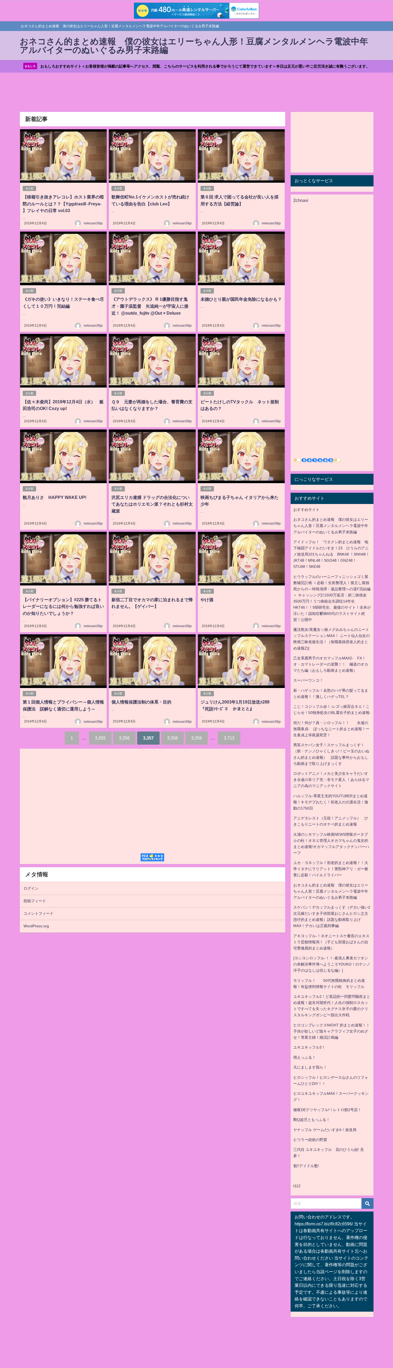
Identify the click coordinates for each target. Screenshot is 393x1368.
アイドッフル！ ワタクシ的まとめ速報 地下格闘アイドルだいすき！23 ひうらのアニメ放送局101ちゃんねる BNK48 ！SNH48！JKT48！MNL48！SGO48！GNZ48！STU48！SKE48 (331, 554)
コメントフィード (38, 913)
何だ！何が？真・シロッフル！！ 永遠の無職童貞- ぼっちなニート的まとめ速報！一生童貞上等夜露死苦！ (331, 729)
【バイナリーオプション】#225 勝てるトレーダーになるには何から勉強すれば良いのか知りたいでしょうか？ (63, 606)
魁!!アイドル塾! (306, 1166)
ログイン (31, 888)
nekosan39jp (93, 223)
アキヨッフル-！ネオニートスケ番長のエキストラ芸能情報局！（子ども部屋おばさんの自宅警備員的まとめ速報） (331, 942)
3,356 (124, 738)
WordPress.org (36, 926)
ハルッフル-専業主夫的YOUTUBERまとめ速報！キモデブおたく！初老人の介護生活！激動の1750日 (330, 802)
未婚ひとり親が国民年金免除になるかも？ (241, 299)
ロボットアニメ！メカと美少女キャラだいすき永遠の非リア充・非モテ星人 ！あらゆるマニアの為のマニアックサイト (331, 780)
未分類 (29, 188)
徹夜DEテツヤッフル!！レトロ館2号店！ (327, 1110)
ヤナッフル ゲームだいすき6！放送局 (324, 1130)
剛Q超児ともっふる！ (311, 1119)
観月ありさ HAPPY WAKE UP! (54, 497)
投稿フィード (35, 901)
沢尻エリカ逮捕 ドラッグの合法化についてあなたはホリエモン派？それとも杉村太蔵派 (152, 504)
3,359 (196, 738)
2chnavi (300, 200)
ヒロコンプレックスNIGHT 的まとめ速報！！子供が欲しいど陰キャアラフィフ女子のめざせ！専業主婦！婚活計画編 (331, 1031)
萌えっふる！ (304, 1057)
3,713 (229, 738)
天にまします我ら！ (310, 1067)
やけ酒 (207, 599)
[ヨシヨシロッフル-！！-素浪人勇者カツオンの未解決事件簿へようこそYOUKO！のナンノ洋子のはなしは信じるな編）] (331, 964)
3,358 (172, 738)
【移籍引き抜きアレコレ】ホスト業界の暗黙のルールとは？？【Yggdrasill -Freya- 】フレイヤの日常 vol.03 (63, 204)
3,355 (100, 738)
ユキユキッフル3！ (309, 1047)
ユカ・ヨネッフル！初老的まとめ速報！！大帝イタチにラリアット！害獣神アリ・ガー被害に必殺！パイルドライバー (330, 869)
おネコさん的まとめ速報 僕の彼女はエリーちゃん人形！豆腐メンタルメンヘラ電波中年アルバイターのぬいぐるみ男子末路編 (330, 526)
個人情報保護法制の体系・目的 (141, 702)
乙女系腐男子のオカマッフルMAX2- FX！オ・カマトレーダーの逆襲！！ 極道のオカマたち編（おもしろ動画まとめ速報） (330, 664)
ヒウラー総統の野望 (310, 1140)
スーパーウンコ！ (308, 680)
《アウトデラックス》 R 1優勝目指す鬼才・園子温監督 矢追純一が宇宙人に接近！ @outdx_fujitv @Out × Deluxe (149, 306)
